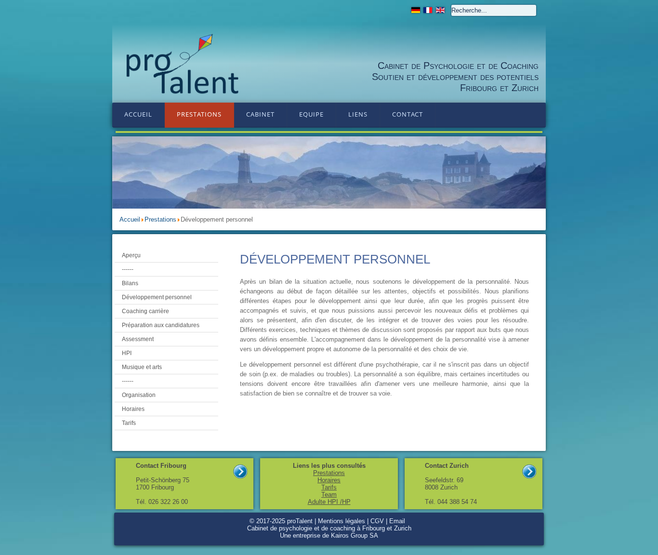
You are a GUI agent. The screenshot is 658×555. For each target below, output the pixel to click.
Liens (358, 114)
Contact (407, 114)
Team (329, 494)
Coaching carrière (145, 311)
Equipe (311, 114)
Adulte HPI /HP (329, 501)
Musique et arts (142, 367)
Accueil (138, 114)
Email (397, 521)
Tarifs (129, 423)
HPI (127, 353)
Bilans (130, 283)
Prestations (199, 114)
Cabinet (260, 114)
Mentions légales (341, 521)
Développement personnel (157, 297)
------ (127, 269)
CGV (377, 521)
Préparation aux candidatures (160, 325)
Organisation (139, 395)
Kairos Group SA (354, 535)
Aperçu (131, 255)
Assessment (138, 339)
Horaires (133, 409)
